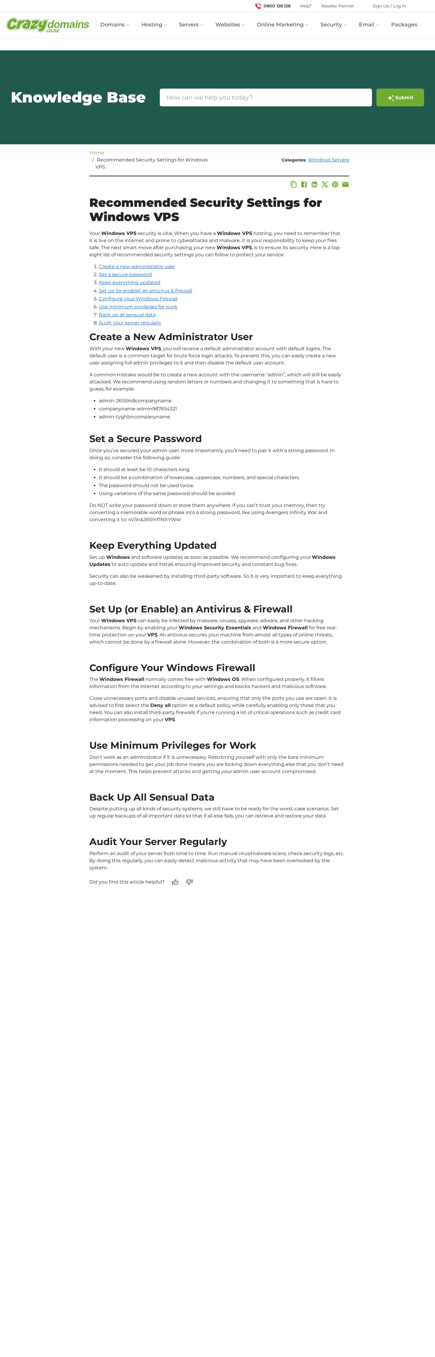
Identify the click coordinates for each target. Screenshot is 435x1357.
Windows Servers (328, 160)
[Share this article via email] (345, 184)
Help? (306, 6)
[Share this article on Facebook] (304, 184)
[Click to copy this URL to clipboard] (293, 184)
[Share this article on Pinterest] (335, 184)
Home (96, 153)
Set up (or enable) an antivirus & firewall (145, 291)
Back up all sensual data (127, 315)
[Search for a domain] (419, 5)
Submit (404, 97)
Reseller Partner (337, 6)
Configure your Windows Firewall (138, 299)
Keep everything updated (129, 282)
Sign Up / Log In (389, 6)
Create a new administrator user (137, 266)
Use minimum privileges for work (138, 307)
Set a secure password (125, 274)
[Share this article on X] (324, 184)
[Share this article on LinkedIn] (314, 184)
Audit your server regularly (130, 323)
